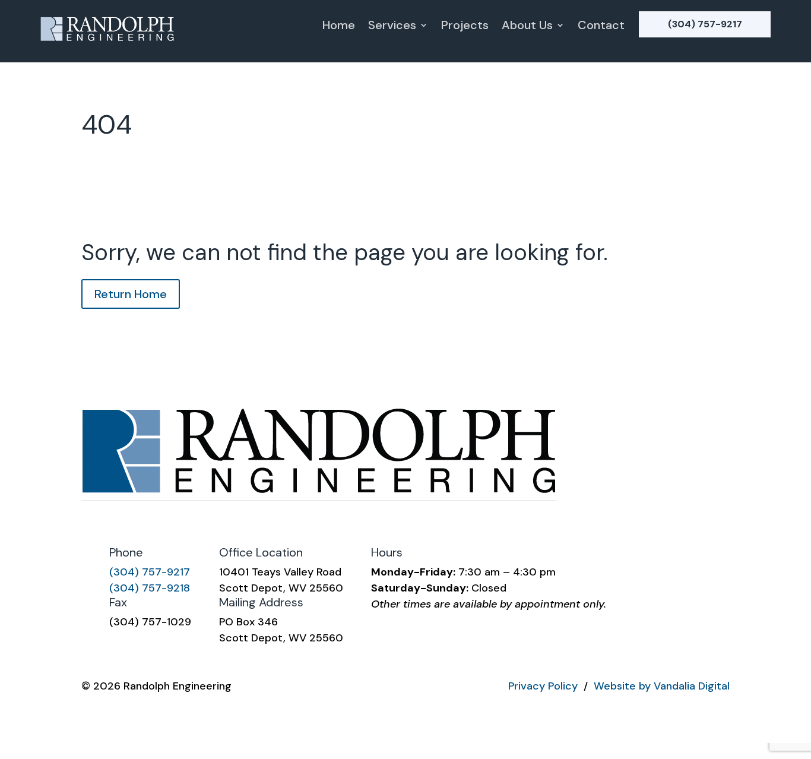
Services (392, 27)
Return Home (130, 294)
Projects (465, 27)
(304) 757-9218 (149, 588)
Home (338, 27)
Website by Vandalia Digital (662, 686)
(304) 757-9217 (705, 24)
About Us (527, 27)
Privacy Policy (543, 686)
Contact (601, 27)
